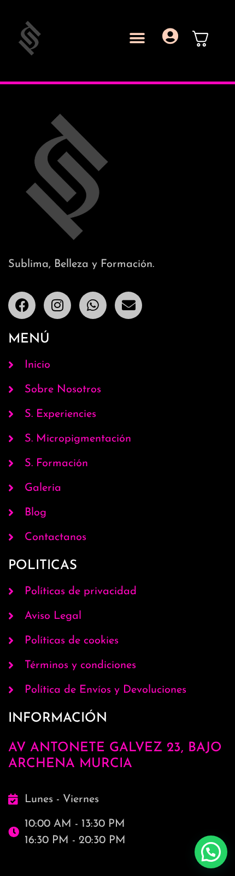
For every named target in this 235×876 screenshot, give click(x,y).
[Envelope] (128, 305)
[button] (137, 38)
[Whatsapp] (93, 305)
